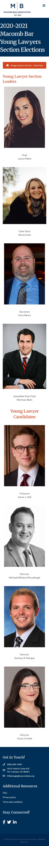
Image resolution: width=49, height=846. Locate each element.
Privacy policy (9, 797)
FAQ (5, 792)
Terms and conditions (13, 801)
